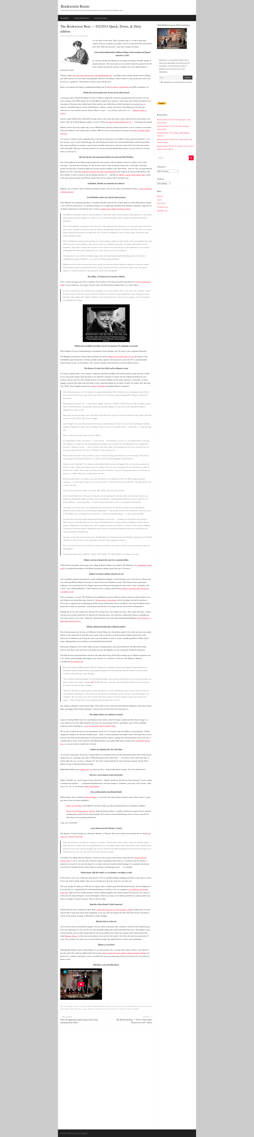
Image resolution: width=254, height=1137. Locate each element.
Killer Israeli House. (92, 786)
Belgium (95, 1006)
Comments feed (162, 207)
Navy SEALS (111, 1009)
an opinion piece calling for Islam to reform (114, 209)
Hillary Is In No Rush (74, 805)
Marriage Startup (71, 936)
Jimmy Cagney (82, 1009)
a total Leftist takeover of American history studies (114, 909)
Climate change (133, 1006)
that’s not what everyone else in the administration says (92, 75)
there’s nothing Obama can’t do (120, 122)
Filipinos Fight (69, 1009)
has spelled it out (77, 661)
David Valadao (143, 1006)
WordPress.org (162, 210)
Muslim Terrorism (100, 1009)
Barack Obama (87, 1006)
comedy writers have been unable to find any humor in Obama (124, 953)
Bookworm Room (75, 6)
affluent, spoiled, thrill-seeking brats (132, 175)
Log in (159, 200)
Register (160, 196)
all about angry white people (106, 600)
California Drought (112, 1006)
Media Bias (91, 1009)
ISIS (75, 1009)
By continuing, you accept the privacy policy (176, 82)
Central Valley (122, 1006)
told (92, 682)
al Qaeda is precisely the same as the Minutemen (99, 171)
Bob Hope (102, 1006)
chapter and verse (86, 769)
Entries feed (161, 203)
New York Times (121, 1009)
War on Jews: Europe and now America (80, 811)
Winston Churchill (133, 1009)
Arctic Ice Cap (77, 1006)
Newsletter (65, 18)
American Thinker (90, 797)
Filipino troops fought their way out (121, 356)
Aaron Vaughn (67, 1006)
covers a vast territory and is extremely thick (100, 726)
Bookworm (84, 36)
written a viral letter (98, 386)
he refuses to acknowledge (119, 87)
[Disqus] (106, 1052)
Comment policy (100, 18)
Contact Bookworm (81, 18)
